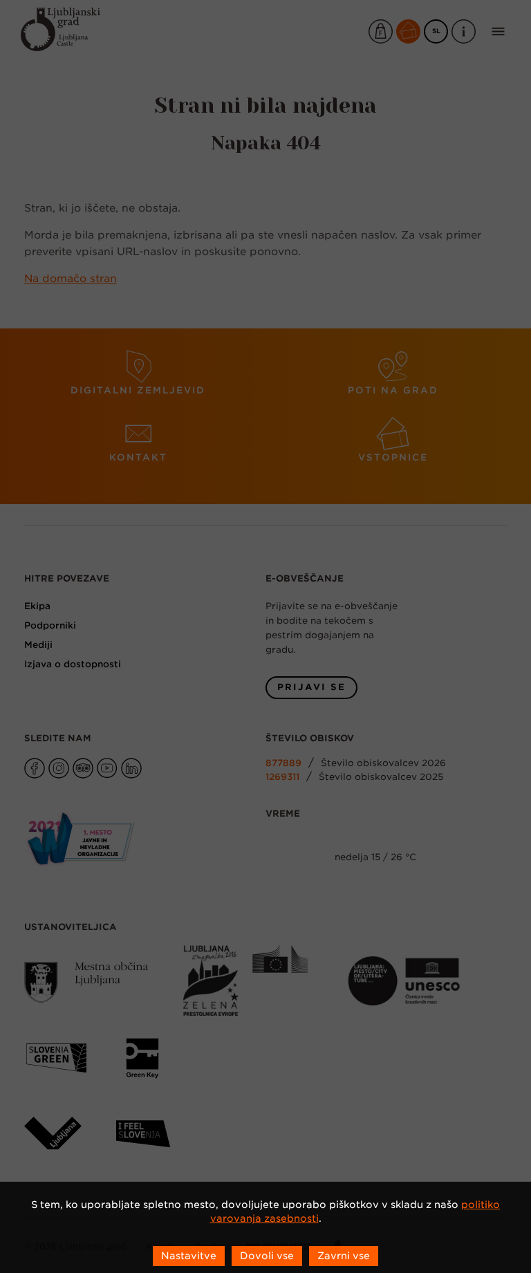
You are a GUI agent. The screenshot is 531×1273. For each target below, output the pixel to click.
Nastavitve (188, 1255)
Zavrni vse (343, 1255)
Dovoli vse (267, 1255)
